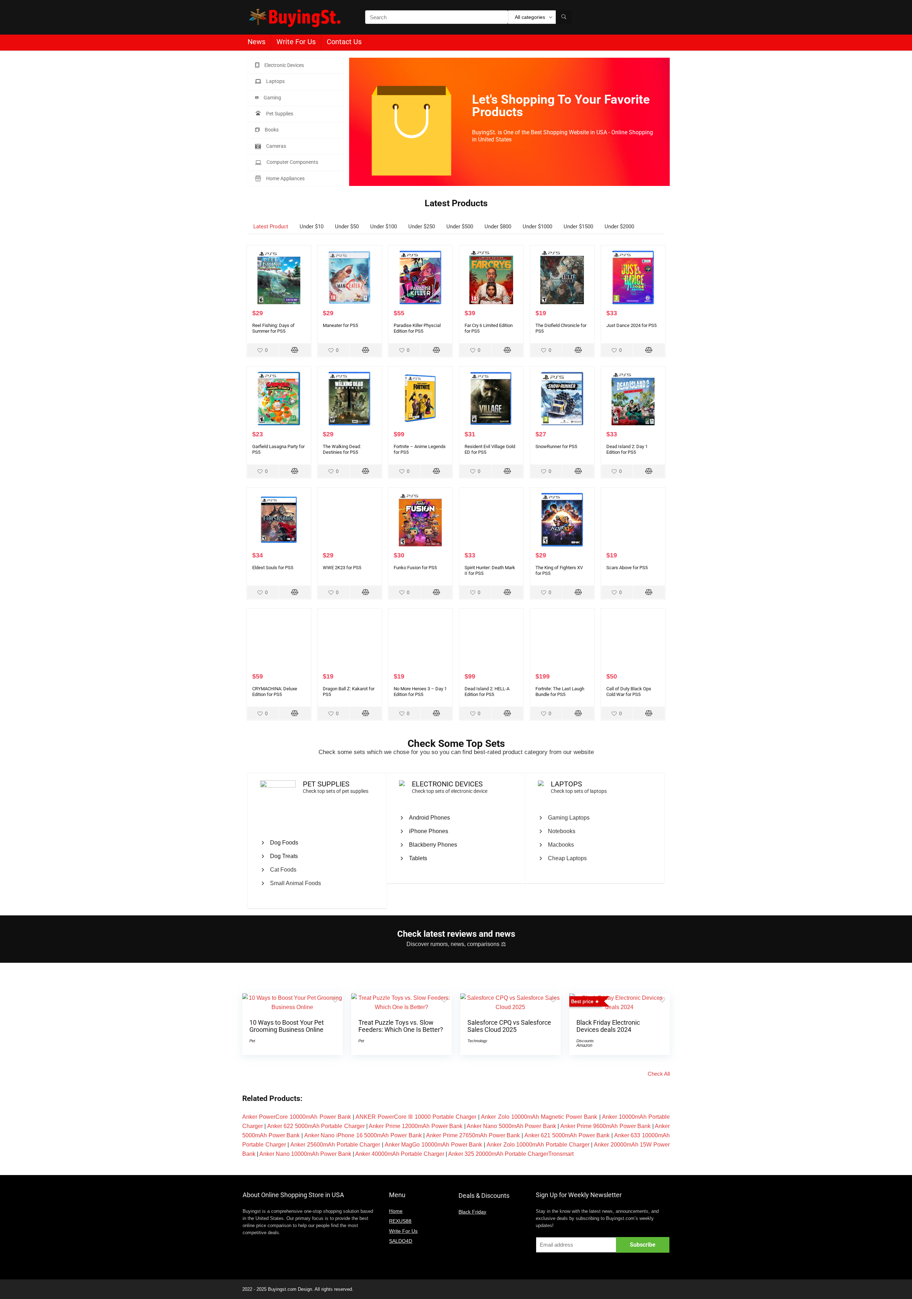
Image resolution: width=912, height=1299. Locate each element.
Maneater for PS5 (340, 325)
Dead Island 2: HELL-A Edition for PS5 (487, 691)
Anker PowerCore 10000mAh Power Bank (296, 1117)
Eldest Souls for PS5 (272, 567)
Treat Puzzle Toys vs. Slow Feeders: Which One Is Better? (400, 1026)
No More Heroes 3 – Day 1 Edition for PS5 (420, 691)
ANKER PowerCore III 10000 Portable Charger (416, 1117)
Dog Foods (284, 843)
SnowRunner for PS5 (556, 446)
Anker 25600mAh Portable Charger (335, 1145)
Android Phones (429, 818)
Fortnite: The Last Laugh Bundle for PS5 (559, 691)
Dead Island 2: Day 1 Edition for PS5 (627, 449)
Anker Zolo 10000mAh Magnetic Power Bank (539, 1117)
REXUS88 (400, 1221)
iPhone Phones (428, 831)
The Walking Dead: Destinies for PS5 (342, 449)
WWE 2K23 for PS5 (342, 567)
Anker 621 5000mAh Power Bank (567, 1135)
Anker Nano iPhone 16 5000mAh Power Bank (363, 1135)
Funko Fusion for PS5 (415, 567)
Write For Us (296, 41)
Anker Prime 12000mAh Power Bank (415, 1126)
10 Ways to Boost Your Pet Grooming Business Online (286, 1026)
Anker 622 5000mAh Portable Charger (316, 1126)
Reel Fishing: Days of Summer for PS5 (273, 328)
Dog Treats (284, 856)
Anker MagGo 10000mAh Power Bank (433, 1145)
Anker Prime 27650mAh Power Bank (473, 1135)
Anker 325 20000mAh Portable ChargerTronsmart (511, 1154)
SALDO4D (400, 1241)
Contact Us (344, 41)
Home (396, 1211)
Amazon (584, 1045)
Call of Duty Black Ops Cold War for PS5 (628, 691)
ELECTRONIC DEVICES (447, 784)
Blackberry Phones (433, 845)
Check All (659, 1074)
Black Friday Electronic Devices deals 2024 (608, 1026)
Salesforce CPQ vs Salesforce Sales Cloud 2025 (509, 1026)
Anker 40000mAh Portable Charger (399, 1154)
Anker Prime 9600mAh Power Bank (605, 1126)
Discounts (585, 1041)
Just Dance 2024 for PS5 (631, 325)
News (256, 41)
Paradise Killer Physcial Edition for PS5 (417, 328)
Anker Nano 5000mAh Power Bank (511, 1126)
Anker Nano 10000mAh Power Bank (305, 1154)
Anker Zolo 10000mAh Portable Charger (538, 1145)
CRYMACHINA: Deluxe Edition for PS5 (274, 691)
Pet (252, 1041)
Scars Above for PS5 (627, 567)
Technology (477, 1041)
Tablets (418, 858)
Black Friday (472, 1212)
